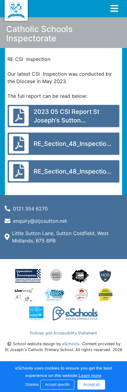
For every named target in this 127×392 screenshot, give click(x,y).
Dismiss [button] (31, 384)
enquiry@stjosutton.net (40, 221)
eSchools (71, 344)
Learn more (90, 375)
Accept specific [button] (57, 384)
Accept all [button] (91, 384)
